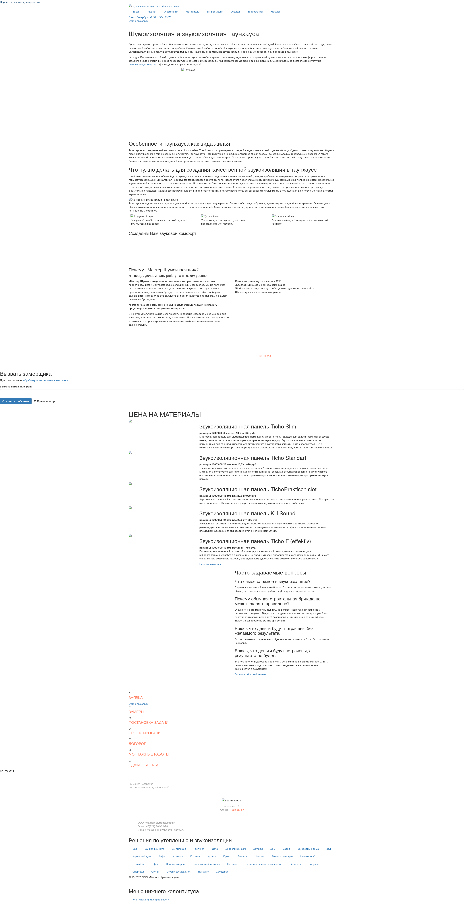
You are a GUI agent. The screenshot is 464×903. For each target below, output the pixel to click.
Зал (328, 848)
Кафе (161, 856)
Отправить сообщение (15, 401)
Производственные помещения (263, 864)
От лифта (138, 864)
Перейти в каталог (210, 564)
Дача (215, 848)
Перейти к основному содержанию (20, 2)
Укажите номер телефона (16, 386)
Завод (286, 848)
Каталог (275, 11)
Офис (155, 864)
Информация (215, 11)
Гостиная (199, 848)
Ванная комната (154, 848)
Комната (178, 856)
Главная (151, 11)
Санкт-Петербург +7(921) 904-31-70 (150, 17)
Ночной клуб (307, 856)
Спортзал (138, 871)
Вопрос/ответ (255, 11)
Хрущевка (222, 871)
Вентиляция (179, 848)
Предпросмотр (45, 401)
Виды (135, 11)
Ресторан (295, 864)
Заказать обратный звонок (250, 674)
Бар (134, 848)
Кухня (226, 856)
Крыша (212, 856)
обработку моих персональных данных (46, 380)
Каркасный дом (141, 856)
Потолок (232, 864)
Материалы (193, 11)
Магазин (259, 856)
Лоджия (242, 856)
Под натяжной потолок (206, 864)
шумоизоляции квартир (142, 64)
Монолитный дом (282, 856)
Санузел (313, 864)
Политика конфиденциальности (150, 899)
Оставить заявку (138, 20)
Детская (258, 848)
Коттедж (195, 856)
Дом (272, 848)
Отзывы (235, 11)
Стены (155, 871)
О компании (171, 11)
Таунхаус (203, 871)
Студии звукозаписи (178, 871)
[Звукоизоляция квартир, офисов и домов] (154, 5)
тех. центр (135, 882)
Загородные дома (308, 848)
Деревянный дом (235, 848)
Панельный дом (175, 864)
